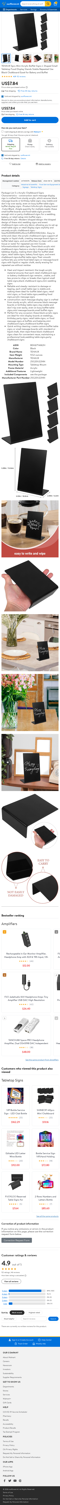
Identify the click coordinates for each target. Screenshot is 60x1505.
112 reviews (21, 76)
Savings (34, 9)
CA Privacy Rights (10, 1449)
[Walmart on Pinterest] (20, 1481)
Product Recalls (9, 1428)
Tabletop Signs (36, 187)
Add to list (16, 164)
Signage (26, 187)
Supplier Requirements (12, 1377)
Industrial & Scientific (29, 184)
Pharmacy (7, 1416)
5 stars (4, 1291)
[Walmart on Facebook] (4, 1481)
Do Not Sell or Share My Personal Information (21, 1457)
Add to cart (30, 120)
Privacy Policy (9, 1445)
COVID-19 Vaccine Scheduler (15, 1412)
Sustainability (8, 1373)
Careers (6, 1361)
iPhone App (7, 1466)
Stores (5, 1390)
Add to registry (45, 164)
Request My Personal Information (16, 1453)
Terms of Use (8, 1441)
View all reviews (11, 1281)
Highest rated (34, 1312)
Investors (6, 1369)
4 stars (4, 1294)
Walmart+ (7, 1398)
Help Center (47, 1340)
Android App (8, 1470)
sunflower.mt (26, 96)
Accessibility (8, 1424)
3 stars (4, 1297)
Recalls (6, 1420)
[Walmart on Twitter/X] (9, 1481)
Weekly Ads (41, 1343)
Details (23, 158)
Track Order (23, 1343)
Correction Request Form (17, 1240)
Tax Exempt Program (11, 1431)
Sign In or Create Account (22, 1340)
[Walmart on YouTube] (15, 1481)
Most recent (17, 1312)
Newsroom (7, 1365)
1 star (5, 1304)
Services (23, 9)
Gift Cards (7, 1402)
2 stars (4, 1300)
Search (53, 1318)
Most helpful (9, 1318)
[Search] (48, 3)
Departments (11, 9)
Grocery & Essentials (48, 9)
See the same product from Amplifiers (42, 1059)
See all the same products (47, 1216)
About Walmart (9, 1357)
